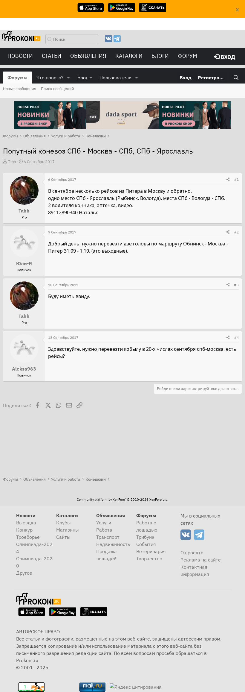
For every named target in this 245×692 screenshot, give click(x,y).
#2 (236, 232)
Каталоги (129, 55)
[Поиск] (236, 78)
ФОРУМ (187, 55)
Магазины (67, 530)
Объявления (88, 55)
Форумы (17, 78)
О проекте (191, 553)
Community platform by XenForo (122, 499)
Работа (104, 530)
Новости (20, 55)
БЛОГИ (160, 55)
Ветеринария (151, 551)
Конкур (24, 530)
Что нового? (50, 78)
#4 (236, 337)
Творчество (149, 559)
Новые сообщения (19, 88)
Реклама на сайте (200, 560)
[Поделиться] (228, 179)
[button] (68, 78)
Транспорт (108, 537)
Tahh (12, 161)
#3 (236, 285)
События (146, 544)
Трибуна (145, 537)
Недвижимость (113, 544)
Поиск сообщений (57, 88)
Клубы (63, 523)
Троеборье (28, 537)
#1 (236, 179)
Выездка (26, 523)
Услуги (103, 523)
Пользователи (115, 78)
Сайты (63, 537)
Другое (24, 573)
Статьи (51, 55)
